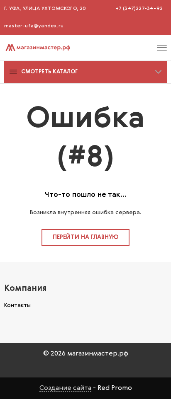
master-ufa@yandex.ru (34, 26)
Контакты (17, 305)
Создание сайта (65, 388)
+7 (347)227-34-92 (139, 8)
